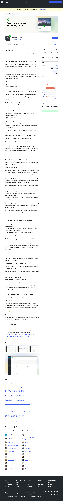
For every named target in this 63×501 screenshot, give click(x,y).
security (56, 73)
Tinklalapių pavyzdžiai (20, 480)
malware (56, 68)
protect (53, 70)
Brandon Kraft (11, 463)
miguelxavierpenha (12, 448)
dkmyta (26, 468)
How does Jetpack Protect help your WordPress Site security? (19, 383)
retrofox (26, 434)
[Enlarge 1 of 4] (14, 346)
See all (56, 98)
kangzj (26, 466)
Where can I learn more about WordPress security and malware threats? (14, 416)
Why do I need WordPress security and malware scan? (17, 411)
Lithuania (18, 493)
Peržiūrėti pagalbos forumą (48, 114)
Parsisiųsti (55, 38)
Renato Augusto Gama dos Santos (30, 438)
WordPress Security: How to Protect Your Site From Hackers (20, 334)
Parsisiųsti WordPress (56, 2)
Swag (39, 486)
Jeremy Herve (11, 451)
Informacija (8, 44)
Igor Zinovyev (28, 445)
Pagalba (56, 44)
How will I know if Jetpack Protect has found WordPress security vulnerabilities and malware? (16, 399)
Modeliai (17, 486)
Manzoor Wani (28, 451)
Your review (44, 98)
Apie (6, 480)
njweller (9, 454)
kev (25, 463)
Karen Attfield (11, 460)
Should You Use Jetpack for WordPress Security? (18, 336)
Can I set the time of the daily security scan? (15, 408)
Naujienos (7, 482)
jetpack (52, 68)
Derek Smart (28, 448)
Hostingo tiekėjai (8, 484)
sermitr (9, 466)
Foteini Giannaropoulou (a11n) (14, 445)
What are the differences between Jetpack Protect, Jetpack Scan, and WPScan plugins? (15, 391)
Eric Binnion (27, 442)
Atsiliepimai (16, 44)
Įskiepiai (17, 484)
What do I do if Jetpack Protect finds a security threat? (17, 404)
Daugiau (44, 76)
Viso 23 (56, 65)
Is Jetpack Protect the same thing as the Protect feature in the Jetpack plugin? (14, 420)
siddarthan (27, 457)
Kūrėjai (28, 484)
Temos (17, 482)
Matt (49, 482)
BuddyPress (51, 486)
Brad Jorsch (10, 442)
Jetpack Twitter (19, 330)
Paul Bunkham (11, 468)
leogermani (10, 438)
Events (39, 482)
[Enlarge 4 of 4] (37, 354)
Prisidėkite (40, 480)
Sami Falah (10, 457)
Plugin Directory (8, 6)
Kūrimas (23, 44)
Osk (26, 454)
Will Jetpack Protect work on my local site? (15, 395)
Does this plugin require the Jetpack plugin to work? (16, 387)
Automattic (18, 39)
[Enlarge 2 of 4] (26, 346)
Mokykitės (29, 480)
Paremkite (40, 484)
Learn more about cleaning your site (13, 154)
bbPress (50, 484)
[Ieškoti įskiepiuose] (18, 14)
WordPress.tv (30, 486)
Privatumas (7, 486)
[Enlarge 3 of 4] (37, 346)
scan (57, 70)
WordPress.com (52, 480)
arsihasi (26, 460)
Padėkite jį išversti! (42, 9)
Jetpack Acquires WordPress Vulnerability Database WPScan (20, 338)
